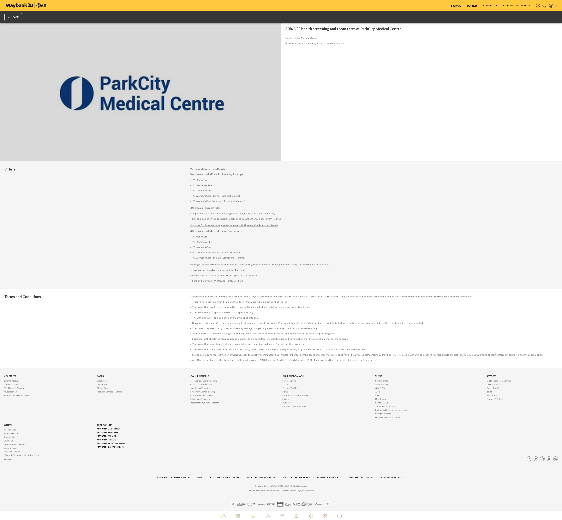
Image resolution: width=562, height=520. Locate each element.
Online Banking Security (15, 444)
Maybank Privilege (107, 432)
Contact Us (490, 5)
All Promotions (10, 429)
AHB (377, 395)
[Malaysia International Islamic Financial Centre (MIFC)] (296, 504)
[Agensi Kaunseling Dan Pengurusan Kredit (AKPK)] (288, 504)
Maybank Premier (106, 436)
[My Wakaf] (327, 504)
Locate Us (8, 440)
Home (285, 391)
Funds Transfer (493, 388)
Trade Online (104, 425)
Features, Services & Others (16, 395)
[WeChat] (555, 458)
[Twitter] (535, 458)
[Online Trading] (339, 516)
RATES (200, 477)
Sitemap (7, 459)
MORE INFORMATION (391, 477)
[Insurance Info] (251, 504)
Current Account (11, 384)
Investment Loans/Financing (202, 391)
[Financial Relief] (325, 516)
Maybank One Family (108, 428)
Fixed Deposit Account (14, 388)
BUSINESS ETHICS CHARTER (261, 477)
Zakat (489, 391)
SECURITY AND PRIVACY (329, 477)
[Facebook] (529, 458)
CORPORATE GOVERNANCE (296, 477)
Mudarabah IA (10, 391)
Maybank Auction (12, 451)
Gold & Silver (381, 388)
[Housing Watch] (318, 504)
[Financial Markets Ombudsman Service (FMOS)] (261, 504)
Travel (285, 384)
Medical (285, 399)
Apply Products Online (516, 5)
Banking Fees (10, 448)
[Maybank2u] (25, 5)
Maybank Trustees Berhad (112, 443)
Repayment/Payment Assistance (204, 402)
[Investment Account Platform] (307, 504)
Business (472, 5)
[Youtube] (549, 458)
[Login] (551, 6)
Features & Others (495, 399)
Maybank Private (106, 439)
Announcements (11, 433)
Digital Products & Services (499, 380)
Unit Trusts (380, 399)
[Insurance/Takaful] (282, 516)
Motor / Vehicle (289, 380)
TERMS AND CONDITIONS (360, 477)
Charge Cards (103, 388)
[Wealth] (297, 516)
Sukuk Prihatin (381, 380)
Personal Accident (290, 388)
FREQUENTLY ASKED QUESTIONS (173, 477)
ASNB (378, 391)
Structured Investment (385, 406)
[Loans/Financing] (268, 516)
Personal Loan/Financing (201, 384)
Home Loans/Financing (200, 388)
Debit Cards (102, 384)
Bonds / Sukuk (381, 402)
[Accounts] (238, 516)
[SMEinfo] (271, 504)
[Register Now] (544, 5)
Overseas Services (495, 384)
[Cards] (253, 516)
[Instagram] (542, 458)
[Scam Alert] (223, 516)
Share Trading (381, 384)
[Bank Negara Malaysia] (233, 504)
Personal (455, 5)
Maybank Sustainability (110, 447)
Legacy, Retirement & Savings (295, 395)
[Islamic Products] (311, 516)
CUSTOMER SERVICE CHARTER (225, 477)
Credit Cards (102, 380)
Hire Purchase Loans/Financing (203, 380)
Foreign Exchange (383, 413)
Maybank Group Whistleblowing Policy (21, 455)
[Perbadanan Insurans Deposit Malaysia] (280, 504)
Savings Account (11, 380)
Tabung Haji (492, 395)
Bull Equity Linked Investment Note (391, 410)
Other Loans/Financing (200, 399)
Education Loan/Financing (201, 395)
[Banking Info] (241, 504)
